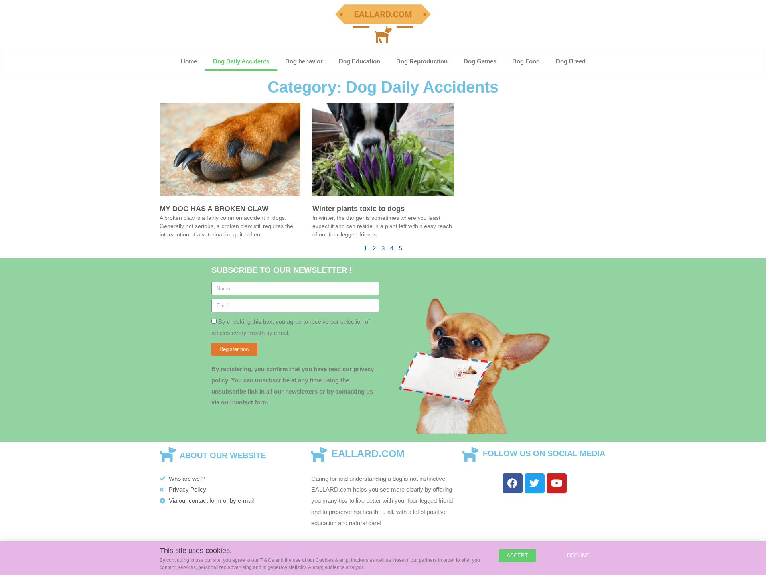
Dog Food (526, 61)
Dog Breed (571, 61)
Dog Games (480, 61)
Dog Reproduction (422, 61)
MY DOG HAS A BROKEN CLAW (214, 209)
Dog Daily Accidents (241, 61)
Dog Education (359, 61)
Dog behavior (304, 61)
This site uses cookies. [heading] (196, 551)
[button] (517, 555)
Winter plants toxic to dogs (358, 209)
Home (189, 61)
